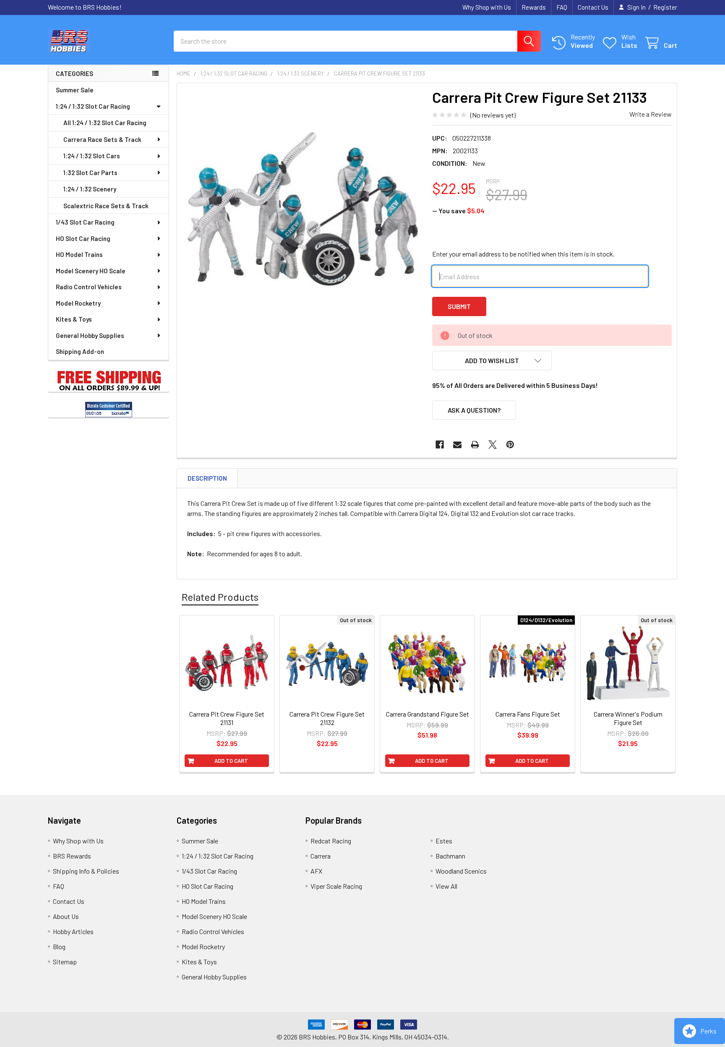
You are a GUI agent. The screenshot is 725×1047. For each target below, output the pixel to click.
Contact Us (593, 7)
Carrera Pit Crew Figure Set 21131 (226, 718)
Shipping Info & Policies (86, 871)
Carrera (320, 856)
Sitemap (65, 962)
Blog (59, 946)
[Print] (474, 444)
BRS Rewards (72, 856)
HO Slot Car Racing (83, 238)
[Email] (457, 444)
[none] (302, 208)
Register (665, 7)
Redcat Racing (330, 841)
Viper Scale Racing (336, 886)
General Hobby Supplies (90, 335)
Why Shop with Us (486, 7)
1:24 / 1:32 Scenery (89, 189)
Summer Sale (75, 90)
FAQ (561, 7)
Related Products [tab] (220, 597)
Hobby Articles (73, 931)
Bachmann (450, 856)
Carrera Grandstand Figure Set (427, 714)
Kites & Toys (74, 319)
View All (446, 886)
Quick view (231, 695)
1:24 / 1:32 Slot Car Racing (93, 106)
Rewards (534, 7)
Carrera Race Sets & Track (102, 139)
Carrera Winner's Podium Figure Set (628, 718)
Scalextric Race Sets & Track (106, 205)
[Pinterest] (510, 444)
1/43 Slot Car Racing (85, 222)
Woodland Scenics (461, 871)
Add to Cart (231, 760)
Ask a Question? (474, 410)
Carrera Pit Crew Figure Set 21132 (327, 718)
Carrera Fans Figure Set (528, 714)
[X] (492, 444)
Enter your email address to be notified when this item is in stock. (523, 254)
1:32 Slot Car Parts (90, 172)
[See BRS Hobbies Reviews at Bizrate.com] (108, 409)
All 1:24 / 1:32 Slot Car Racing (104, 122)
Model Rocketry (78, 303)
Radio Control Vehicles (89, 287)
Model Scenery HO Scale (90, 271)
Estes (444, 841)
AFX (316, 871)
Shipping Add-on (80, 351)
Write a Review (650, 114)
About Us (66, 916)
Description (207, 478)
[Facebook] (439, 444)
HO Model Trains (79, 254)
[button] (492, 360)
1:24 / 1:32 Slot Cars (91, 156)
